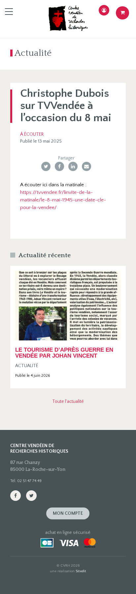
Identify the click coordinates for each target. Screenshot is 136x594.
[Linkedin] (73, 166)
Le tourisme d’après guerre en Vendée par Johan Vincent (64, 353)
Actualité (26, 365)
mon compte (68, 513)
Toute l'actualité (68, 401)
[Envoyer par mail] (86, 166)
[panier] (122, 12)
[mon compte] (104, 10)
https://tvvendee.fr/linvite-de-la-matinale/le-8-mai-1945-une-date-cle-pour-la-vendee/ (63, 200)
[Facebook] (59, 166)
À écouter (32, 134)
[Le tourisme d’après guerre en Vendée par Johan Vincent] (68, 305)
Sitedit (81, 571)
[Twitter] (46, 166)
